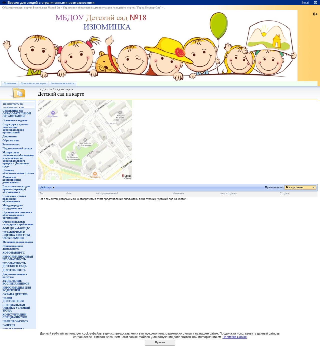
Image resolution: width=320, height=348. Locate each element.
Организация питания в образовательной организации (17, 215)
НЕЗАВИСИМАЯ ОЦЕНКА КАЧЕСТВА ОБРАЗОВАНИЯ (16, 235)
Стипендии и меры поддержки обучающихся (14, 199)
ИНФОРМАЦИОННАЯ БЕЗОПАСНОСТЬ (17, 258)
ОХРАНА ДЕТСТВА (15, 294)
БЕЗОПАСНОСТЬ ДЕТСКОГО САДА (14, 265)
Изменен (178, 193)
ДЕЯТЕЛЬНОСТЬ (14, 270)
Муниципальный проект (17, 242)
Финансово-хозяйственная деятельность (11, 180)
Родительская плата (62, 83)
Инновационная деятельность (12, 247)
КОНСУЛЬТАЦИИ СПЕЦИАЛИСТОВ (14, 316)
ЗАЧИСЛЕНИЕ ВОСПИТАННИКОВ (15, 282)
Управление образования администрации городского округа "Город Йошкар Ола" (112, 7)
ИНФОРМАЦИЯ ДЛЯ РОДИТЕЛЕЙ (16, 289)
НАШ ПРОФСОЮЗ (15, 321)
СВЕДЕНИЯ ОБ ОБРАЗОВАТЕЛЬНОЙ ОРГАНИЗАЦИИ (16, 113)
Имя (68, 193)
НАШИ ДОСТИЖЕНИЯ (13, 300)
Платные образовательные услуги (18, 171)
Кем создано (228, 193)
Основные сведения (15, 120)
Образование (10, 140)
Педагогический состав (17, 148)
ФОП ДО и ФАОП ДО (16, 228)
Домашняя (10, 83)
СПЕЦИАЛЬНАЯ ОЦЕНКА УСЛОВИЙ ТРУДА (16, 308)
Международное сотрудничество (12, 207)
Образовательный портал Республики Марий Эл (31, 7)
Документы (9, 136)
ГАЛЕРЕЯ (8, 325)
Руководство (10, 144)
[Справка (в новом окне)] (316, 2)
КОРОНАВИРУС (13, 252)
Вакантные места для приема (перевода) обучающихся (16, 189)
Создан (284, 193)
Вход (305, 2)
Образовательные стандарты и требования (18, 223)
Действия (46, 187)
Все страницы (294, 187)
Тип (42, 193)
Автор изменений (107, 193)
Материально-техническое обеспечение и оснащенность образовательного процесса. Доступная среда (18, 159)
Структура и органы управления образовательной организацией (15, 128)
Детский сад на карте (33, 83)
